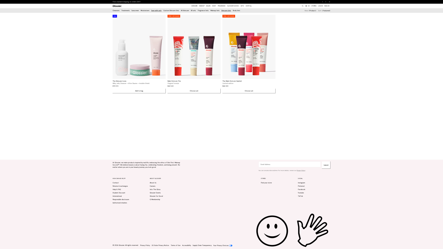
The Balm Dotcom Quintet (232, 81)
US (309, 6)
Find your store (266, 183)
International (117, 196)
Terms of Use (175, 245)
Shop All (249, 6)
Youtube (301, 193)
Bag (327, 6)
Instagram (301, 183)
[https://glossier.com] (292, 230)
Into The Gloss (155, 189)
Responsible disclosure (121, 199)
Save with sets (156, 10)
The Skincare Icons (119, 81)
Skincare (194, 6)
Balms (208, 6)
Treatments (125, 10)
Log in (320, 6)
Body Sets (236, 10)
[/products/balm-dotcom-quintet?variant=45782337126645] (248, 47)
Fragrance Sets (203, 10)
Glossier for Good (156, 196)
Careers (152, 186)
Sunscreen (135, 10)
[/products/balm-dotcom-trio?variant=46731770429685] (194, 47)
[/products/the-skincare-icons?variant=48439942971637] (139, 47)
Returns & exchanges (120, 186)
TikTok (300, 196)
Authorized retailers (120, 203)
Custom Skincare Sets (171, 10)
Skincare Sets (226, 10)
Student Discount (119, 193)
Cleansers (116, 10)
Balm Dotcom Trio (174, 81)
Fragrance (221, 6)
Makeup (201, 6)
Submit (326, 165)
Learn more (142, 2)
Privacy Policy (301, 170)
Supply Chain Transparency (202, 245)
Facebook (301, 189)
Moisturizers (145, 10)
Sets (242, 6)
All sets (193, 10)
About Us (153, 183)
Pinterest (301, 186)
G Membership (155, 199)
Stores (313, 6)
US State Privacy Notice (160, 245)
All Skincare (185, 10)
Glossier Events (155, 193)
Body (214, 6)
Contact (116, 183)
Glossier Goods (233, 6)
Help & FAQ (117, 189)
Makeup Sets (215, 10)
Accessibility (186, 245)
